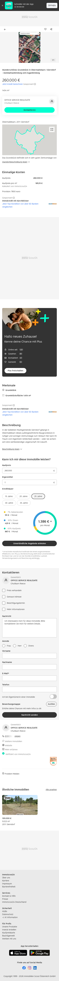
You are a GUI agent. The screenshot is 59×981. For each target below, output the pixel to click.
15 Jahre (9, 496)
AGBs (4, 911)
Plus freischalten (15, 370)
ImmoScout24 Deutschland (14, 902)
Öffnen (52, 5)
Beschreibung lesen (10, 449)
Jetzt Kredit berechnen (12, 84)
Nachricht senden (29, 715)
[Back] (5, 29)
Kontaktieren (30, 110)
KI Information (11, 917)
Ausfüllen (51, 704)
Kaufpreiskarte (8, 932)
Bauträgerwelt (8, 935)
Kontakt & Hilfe (9, 896)
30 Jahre (9, 503)
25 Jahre (38, 496)
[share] (52, 29)
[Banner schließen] (2, 5)
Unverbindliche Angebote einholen (29, 543)
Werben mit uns (9, 938)
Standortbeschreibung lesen (14, 162)
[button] (29, 47)
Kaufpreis (6, 465)
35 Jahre (24, 503)
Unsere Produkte (9, 926)
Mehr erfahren (11, 749)
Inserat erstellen (9, 929)
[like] (46, 29)
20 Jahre (23, 496)
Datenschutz (7, 914)
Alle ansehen (51, 789)
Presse (5, 899)
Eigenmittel (7, 477)
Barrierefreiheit (8, 886)
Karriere (5, 880)
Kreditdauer (7, 489)
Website (8, 745)
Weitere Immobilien (13, 741)
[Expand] (52, 129)
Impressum (7, 883)
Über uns (6, 877)
